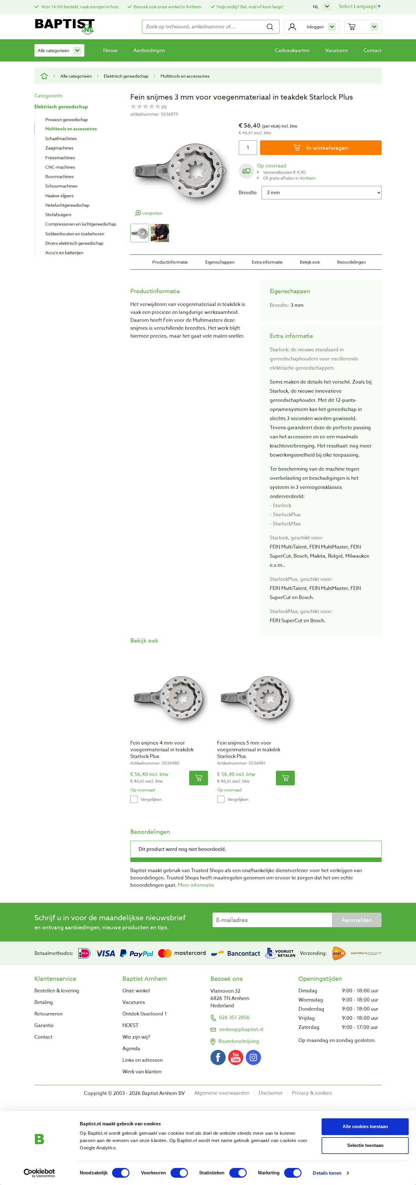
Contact (373, 50)
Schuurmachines (61, 186)
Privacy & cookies (312, 1093)
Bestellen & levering (56, 990)
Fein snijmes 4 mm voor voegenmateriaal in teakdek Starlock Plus (161, 750)
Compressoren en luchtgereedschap (80, 224)
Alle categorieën (53, 50)
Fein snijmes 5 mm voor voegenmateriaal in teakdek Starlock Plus (248, 750)
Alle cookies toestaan (365, 1126)
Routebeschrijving (238, 1041)
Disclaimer (271, 1093)
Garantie (44, 1025)
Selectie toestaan (365, 1145)
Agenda (131, 1048)
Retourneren (48, 1014)
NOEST (130, 1025)
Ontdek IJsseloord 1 (144, 1014)
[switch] (179, 1173)
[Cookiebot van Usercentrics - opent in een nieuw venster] (39, 1173)
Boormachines (59, 176)
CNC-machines (60, 167)
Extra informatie (267, 262)
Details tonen (327, 1173)
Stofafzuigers (58, 214)
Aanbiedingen (149, 50)
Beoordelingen (351, 262)
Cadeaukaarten (292, 50)
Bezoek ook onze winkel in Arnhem (167, 6)
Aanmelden (356, 920)
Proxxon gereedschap (66, 119)
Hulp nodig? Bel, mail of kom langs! (250, 6)
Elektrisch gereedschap (126, 76)
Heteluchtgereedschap (67, 205)
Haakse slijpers (59, 195)
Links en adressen (142, 1060)
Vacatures (336, 50)
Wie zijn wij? (136, 1037)
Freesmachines (60, 157)
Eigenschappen (219, 262)
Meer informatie (196, 885)
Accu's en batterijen (64, 252)
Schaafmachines (61, 138)
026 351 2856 (234, 1017)
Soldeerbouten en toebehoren (74, 234)
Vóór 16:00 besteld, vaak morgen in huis (79, 6)
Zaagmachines (59, 148)
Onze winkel (136, 990)
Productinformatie (170, 262)
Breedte (248, 192)
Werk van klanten (141, 1071)
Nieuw (110, 50)
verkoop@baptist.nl (241, 1029)
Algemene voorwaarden (221, 1093)
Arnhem (308, 178)
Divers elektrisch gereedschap (74, 243)
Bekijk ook (310, 262)
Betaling (43, 1002)
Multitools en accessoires (185, 76)
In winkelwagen (326, 148)
